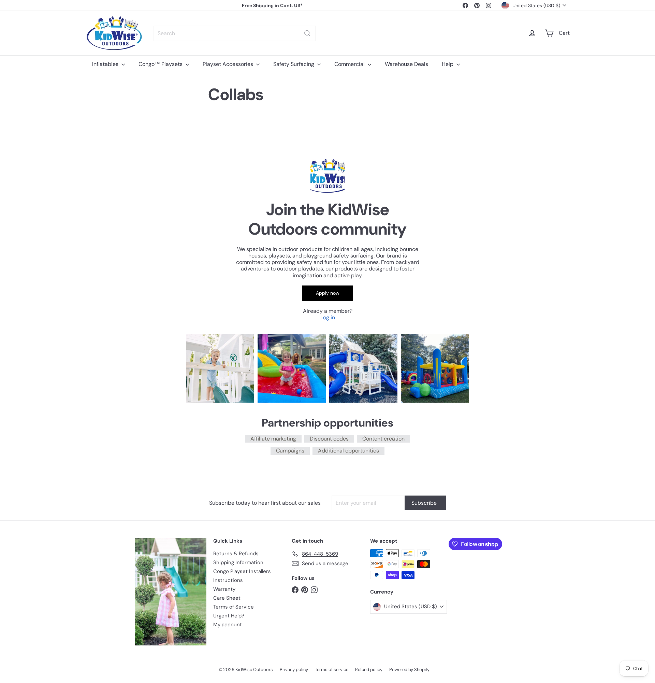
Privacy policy (294, 669)
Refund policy (368, 669)
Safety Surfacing (294, 64)
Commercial (350, 64)
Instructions (228, 580)
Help (448, 64)
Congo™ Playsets (161, 64)
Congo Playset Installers (242, 571)
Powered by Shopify (409, 669)
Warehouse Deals (406, 64)
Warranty (224, 589)
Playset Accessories (228, 64)
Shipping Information (238, 562)
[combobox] (235, 33)
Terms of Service (233, 606)
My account (227, 624)
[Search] (307, 33)
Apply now (327, 293)
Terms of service (331, 669)
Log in (327, 317)
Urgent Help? (228, 615)
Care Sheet (227, 598)
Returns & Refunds (236, 553)
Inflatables (106, 64)
